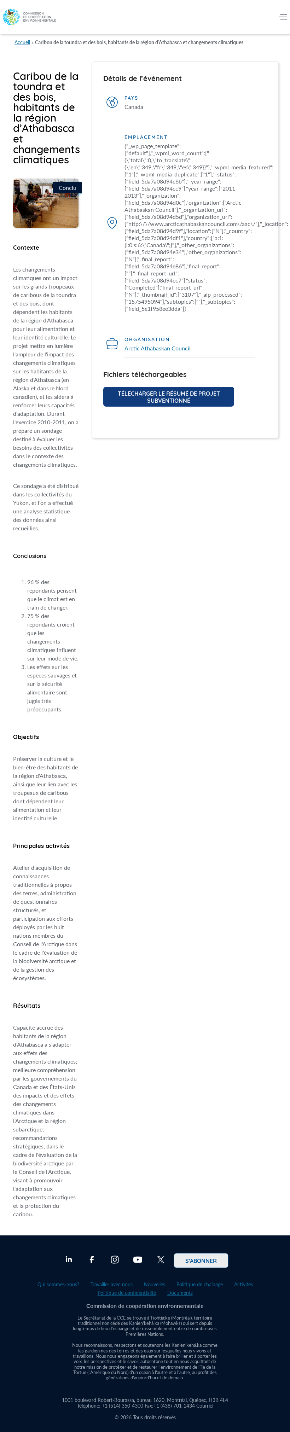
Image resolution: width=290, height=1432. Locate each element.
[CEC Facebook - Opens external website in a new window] (92, 1260)
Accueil (22, 42)
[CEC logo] (29, 18)
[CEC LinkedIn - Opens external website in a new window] (69, 1260)
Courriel (204, 1405)
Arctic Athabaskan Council (157, 348)
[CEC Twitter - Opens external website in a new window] (160, 1260)
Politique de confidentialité (127, 1293)
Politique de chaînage (199, 1284)
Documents (180, 1293)
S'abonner (201, 1260)
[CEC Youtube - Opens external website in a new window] (137, 1260)
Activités (243, 1284)
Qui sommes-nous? (58, 1284)
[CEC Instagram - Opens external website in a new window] (115, 1260)
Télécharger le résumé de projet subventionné (169, 396)
